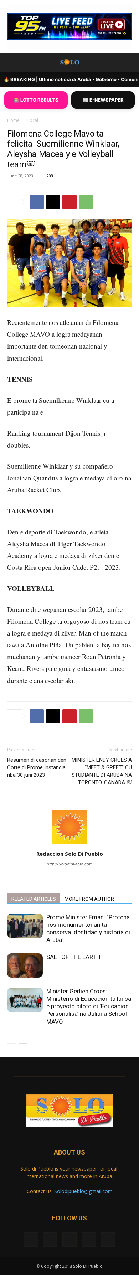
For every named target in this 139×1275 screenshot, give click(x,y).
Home (13, 120)
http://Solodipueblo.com (70, 863)
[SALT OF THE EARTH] (25, 965)
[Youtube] (108, 1239)
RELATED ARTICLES (33, 899)
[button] (12, 62)
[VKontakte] (89, 1239)
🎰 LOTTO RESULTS (36, 100)
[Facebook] (37, 202)
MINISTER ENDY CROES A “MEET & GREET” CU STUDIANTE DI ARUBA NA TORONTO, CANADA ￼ (102, 771)
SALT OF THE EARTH (73, 956)
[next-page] (23, 1039)
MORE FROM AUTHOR (89, 899)
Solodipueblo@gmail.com (83, 1191)
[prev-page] (11, 1039)
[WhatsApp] (86, 202)
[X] (53, 202)
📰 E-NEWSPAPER (103, 100)
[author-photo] (69, 844)
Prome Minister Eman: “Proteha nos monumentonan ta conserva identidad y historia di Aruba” (88, 929)
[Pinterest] (69, 202)
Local (32, 120)
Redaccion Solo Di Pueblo (69, 853)
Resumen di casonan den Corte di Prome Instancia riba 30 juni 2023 (36, 767)
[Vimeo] (69, 1239)
